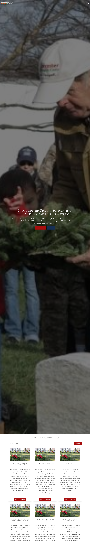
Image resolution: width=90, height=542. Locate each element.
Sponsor (23, 499)
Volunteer (51, 227)
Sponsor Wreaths (40, 227)
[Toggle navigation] (88, 3)
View (16, 499)
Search (78, 443)
